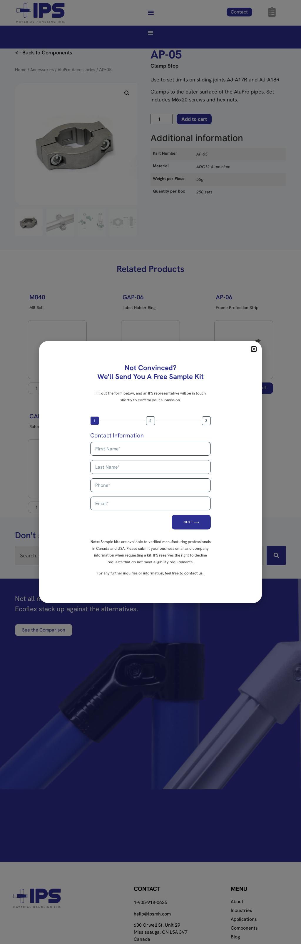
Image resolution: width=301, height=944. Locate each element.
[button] (254, 349)
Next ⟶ (191, 522)
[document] (150, 472)
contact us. (193, 573)
